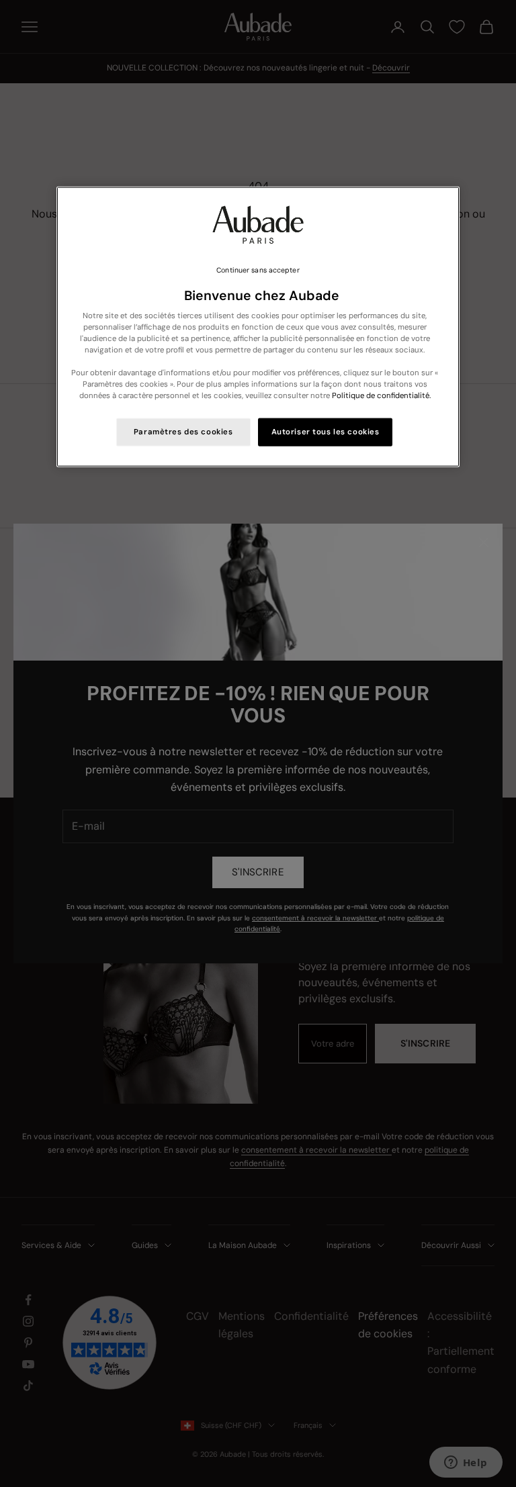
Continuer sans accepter (257, 270)
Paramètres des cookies (183, 432)
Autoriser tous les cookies (325, 432)
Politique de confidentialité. (381, 396)
